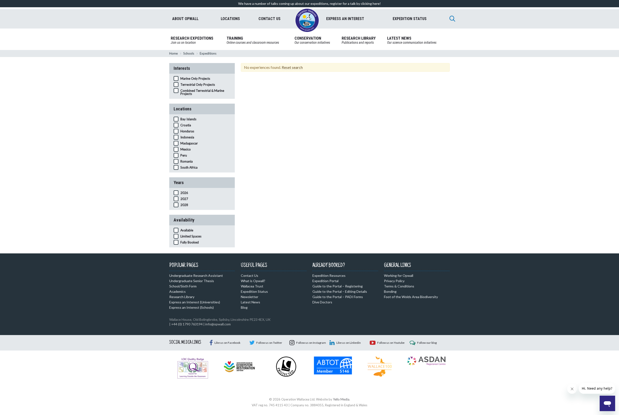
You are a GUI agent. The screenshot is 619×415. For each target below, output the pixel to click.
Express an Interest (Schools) (191, 307)
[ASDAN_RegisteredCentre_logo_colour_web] (426, 360)
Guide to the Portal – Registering (337, 286)
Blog (244, 307)
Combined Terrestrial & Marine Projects (202, 92)
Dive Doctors (322, 302)
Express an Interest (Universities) (194, 302)
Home (173, 53)
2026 (184, 193)
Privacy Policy (394, 281)
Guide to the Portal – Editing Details (339, 291)
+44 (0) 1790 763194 (187, 324)
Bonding (390, 291)
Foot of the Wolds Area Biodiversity (411, 297)
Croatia (185, 125)
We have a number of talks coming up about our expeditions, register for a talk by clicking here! (309, 3)
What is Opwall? (253, 281)
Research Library (181, 297)
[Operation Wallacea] (307, 20)
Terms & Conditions (399, 286)
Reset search (292, 67)
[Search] (452, 18)
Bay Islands (188, 119)
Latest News (250, 302)
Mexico (185, 149)
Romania (186, 161)
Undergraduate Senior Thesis (191, 281)
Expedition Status (254, 291)
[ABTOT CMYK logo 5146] (333, 365)
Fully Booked (189, 242)
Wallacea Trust (252, 286)
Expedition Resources (329, 275)
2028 (184, 205)
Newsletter (249, 297)
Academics (177, 291)
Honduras (187, 131)
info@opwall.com (218, 324)
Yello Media (341, 399)
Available (186, 230)
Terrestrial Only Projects (197, 84)
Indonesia (187, 137)
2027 (184, 199)
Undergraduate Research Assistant (196, 275)
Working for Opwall (398, 275)
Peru (183, 155)
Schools (188, 53)
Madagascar (189, 143)
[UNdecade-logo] (239, 366)
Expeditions (208, 53)
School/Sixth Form (183, 286)
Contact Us (249, 275)
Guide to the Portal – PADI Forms (337, 297)
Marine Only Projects (195, 78)
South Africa (189, 167)
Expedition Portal (325, 281)
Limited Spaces (190, 236)
